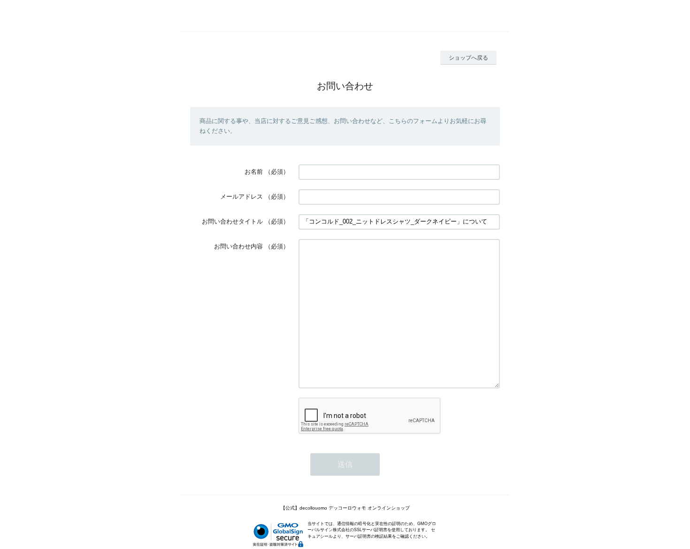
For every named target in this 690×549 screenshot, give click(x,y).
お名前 (254, 171)
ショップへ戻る (468, 57)
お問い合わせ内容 (238, 246)
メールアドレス (241, 196)
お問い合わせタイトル (232, 221)
